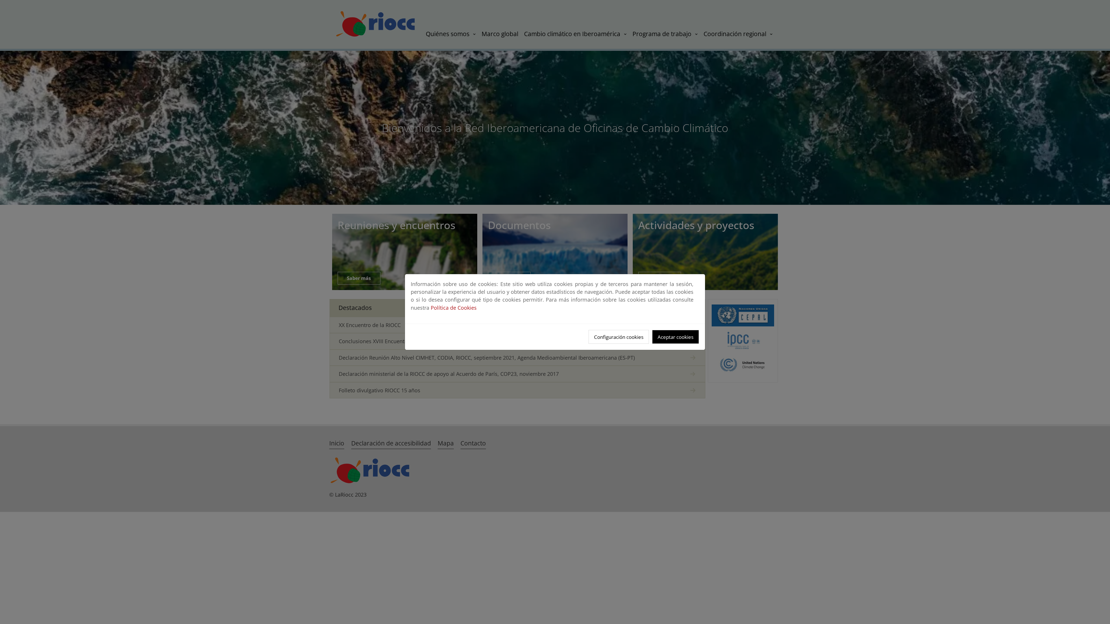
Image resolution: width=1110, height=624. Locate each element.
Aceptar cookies (675, 337)
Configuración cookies (618, 337)
